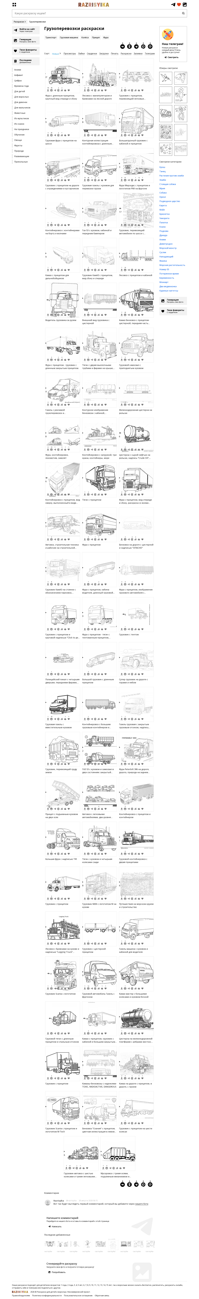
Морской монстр (168, 248)
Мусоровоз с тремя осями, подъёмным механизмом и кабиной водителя (115, 1176)
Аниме (17, 69)
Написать (56, 1226)
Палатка (163, 222)
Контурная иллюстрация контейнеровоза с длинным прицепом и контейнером (97, 143)
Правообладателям (21, 1295)
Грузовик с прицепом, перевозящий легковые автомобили (131, 98)
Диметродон (166, 243)
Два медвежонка (168, 286)
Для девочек (20, 102)
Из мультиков (21, 118)
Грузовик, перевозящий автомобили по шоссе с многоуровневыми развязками (135, 233)
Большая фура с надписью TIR (61, 859)
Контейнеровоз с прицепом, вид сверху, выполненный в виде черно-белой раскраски (62, 502)
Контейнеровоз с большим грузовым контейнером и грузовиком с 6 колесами (96, 727)
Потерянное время (169, 273)
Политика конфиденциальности (47, 1295)
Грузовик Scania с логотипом (60, 993)
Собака (163, 192)
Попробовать (59, 1272)
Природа (19, 150)
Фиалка (163, 260)
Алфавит (18, 75)
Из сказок (19, 123)
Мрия (162, 188)
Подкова (163, 231)
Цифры (18, 80)
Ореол (162, 197)
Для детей (19, 91)
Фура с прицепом (91, 544)
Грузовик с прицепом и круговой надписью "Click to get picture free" (62, 637)
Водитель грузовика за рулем (60, 320)
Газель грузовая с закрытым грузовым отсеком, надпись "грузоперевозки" (134, 727)
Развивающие (21, 156)
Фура (105, 37)
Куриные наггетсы (168, 290)
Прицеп (96, 37)
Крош (162, 167)
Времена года (21, 86)
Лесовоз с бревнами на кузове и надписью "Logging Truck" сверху (62, 951)
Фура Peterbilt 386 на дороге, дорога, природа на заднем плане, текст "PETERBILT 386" (134, 772)
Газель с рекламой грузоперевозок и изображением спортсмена (59, 413)
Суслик (162, 252)
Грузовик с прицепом (56, 904)
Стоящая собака (167, 184)
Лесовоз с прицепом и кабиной (135, 275)
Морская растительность (172, 265)
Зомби (162, 179)
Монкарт (163, 282)
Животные (19, 113)
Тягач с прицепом (91, 499)
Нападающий (166, 256)
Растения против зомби (171, 175)
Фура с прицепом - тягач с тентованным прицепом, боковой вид (96, 637)
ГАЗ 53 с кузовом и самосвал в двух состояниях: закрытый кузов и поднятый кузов (98, 772)
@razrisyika (71, 1200)
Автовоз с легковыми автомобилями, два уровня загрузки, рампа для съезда (96, 817)
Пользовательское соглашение (78, 1295)
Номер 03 (164, 269)
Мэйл (162, 209)
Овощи (18, 140)
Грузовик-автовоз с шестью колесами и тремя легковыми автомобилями (79, 1176)
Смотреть (173, 57)
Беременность (166, 277)
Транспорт (50, 37)
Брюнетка (164, 214)
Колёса (85, 37)
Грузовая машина (69, 37)
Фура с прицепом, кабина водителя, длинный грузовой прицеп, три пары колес (97, 592)
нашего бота (141, 1203)
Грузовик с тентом (129, 634)
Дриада (163, 235)
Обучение (19, 134)
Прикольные (21, 161)
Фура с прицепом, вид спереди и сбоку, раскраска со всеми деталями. (135, 502)
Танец (162, 171)
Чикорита (164, 218)
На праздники (21, 129)
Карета (163, 205)
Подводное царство (169, 201)
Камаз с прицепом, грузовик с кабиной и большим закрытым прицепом (98, 1041)
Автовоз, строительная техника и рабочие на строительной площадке (62, 547)
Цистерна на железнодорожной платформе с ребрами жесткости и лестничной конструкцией (136, 1041)
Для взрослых (21, 96)
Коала (162, 226)
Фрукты (18, 145)
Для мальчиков (22, 107)
